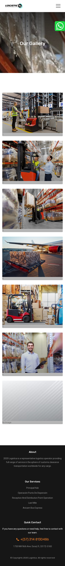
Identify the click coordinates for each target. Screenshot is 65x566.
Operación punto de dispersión (32, 493)
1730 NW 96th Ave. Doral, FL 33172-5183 (32, 546)
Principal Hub (32, 488)
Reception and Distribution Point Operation (32, 498)
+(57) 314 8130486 (34, 539)
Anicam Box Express (32, 508)
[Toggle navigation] (58, 6)
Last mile (32, 503)
